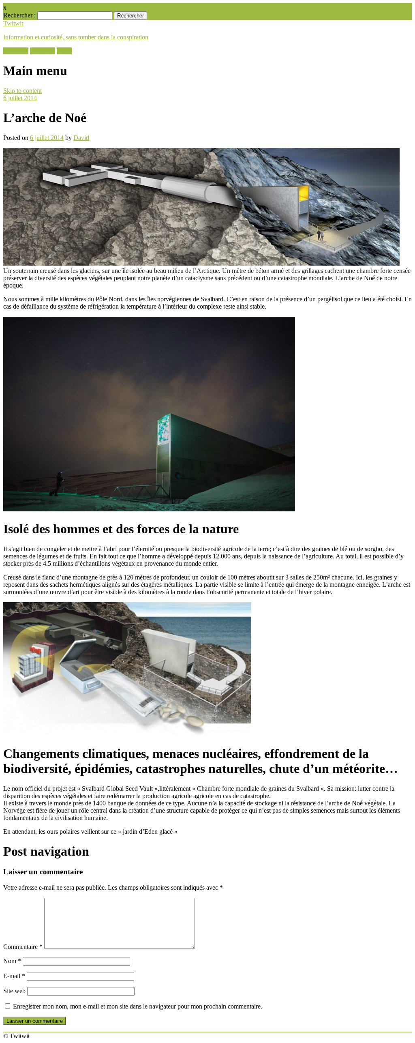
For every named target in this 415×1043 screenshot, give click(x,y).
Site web (14, 990)
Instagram (42, 50)
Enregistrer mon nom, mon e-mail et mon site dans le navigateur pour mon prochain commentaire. (137, 1006)
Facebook (15, 50)
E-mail (14, 975)
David (81, 137)
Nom (12, 960)
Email (64, 50)
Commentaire (23, 946)
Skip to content (22, 90)
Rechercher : (19, 15)
